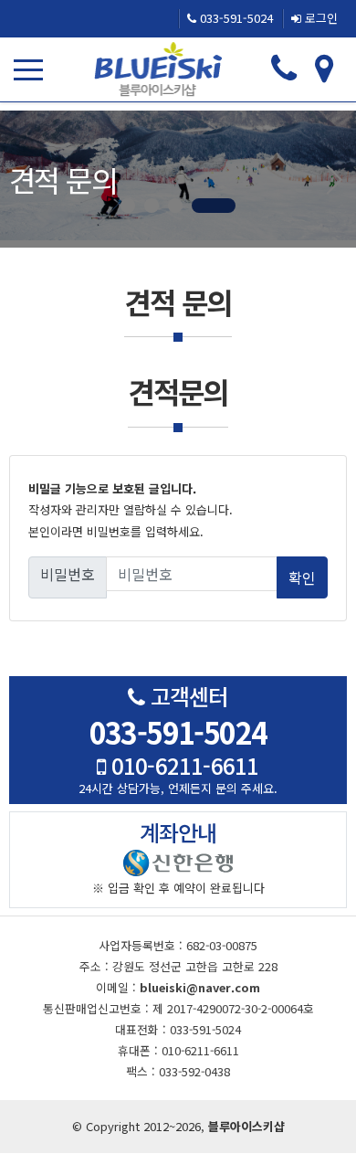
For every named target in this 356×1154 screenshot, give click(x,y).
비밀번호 (67, 574)
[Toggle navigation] (32, 69)
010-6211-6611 (182, 765)
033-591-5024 (234, 17)
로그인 (319, 17)
